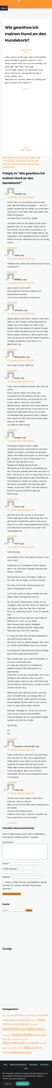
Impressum (44, 1064)
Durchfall (31, 1015)
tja (31, 150)
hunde (5, 1023)
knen (9, 1039)
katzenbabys (7, 1035)
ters (18, 1048)
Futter (45, 1015)
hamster (27, 1019)
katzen (40, 1029)
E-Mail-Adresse (10, 869)
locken (24, 1039)
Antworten (12, 247)
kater (23, 1029)
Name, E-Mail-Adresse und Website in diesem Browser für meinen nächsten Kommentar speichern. (24, 885)
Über (26, 1068)
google (19, 1020)
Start (5, 1064)
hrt (36, 1020)
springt (27, 150)
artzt (3, 1015)
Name (6, 863)
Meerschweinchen (13, 1042)
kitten (4, 1039)
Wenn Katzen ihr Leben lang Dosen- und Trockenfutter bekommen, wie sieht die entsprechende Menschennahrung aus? (21, 160)
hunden (22, 1024)
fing (40, 1015)
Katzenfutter (22, 1034)
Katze (30, 1029)
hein (33, 1020)
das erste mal (16, 1015)
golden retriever (9, 1020)
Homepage (33, 1064)
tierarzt (29, 1047)
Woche (5, 1052)
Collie (8, 1015)
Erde (36, 1015)
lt (27, 1039)
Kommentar (8, 842)
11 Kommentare (26, 50)
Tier (21, 1048)
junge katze (34, 1024)
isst (27, 1024)
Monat (27, 1043)
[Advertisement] (26, 117)
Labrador (15, 1039)
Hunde (26, 52)
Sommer (9, 1048)
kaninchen (10, 1029)
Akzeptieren (22, 1084)
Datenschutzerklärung (18, 1064)
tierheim (39, 1047)
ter (14, 1047)
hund (41, 1019)
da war (25, 1015)
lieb (20, 1039)
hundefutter (14, 1024)
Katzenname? (8, 167)
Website (6, 877)
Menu (4, 8)
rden (40, 1043)
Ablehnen (8, 1084)
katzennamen (40, 1035)
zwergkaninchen (21, 1052)
